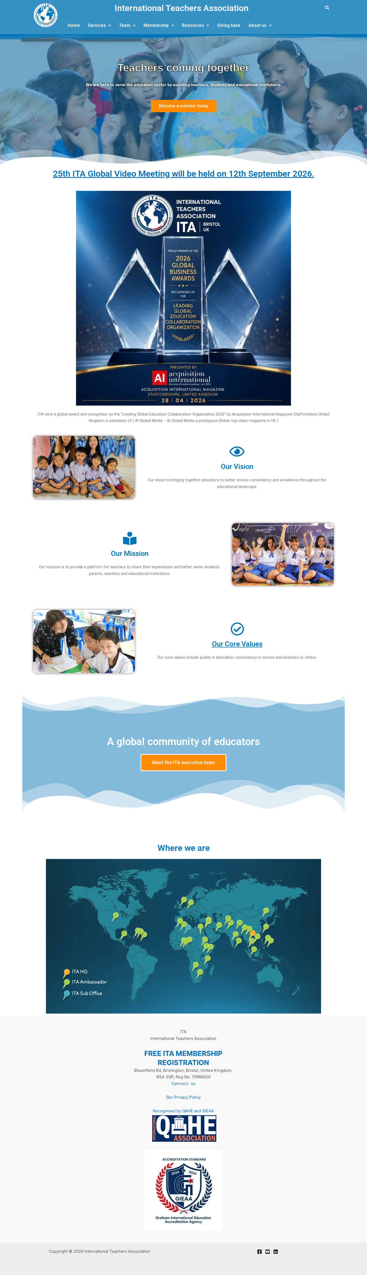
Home (74, 25)
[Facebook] (259, 1251)
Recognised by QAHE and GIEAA (183, 1110)
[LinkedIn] (275, 1251)
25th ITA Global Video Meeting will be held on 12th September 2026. (183, 174)
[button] (99, 25)
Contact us (183, 1083)
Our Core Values (237, 644)
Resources (193, 25)
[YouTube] (267, 1251)
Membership (156, 25)
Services (97, 25)
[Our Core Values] (237, 629)
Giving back (228, 25)
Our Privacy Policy (183, 1097)
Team (124, 25)
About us (258, 25)
